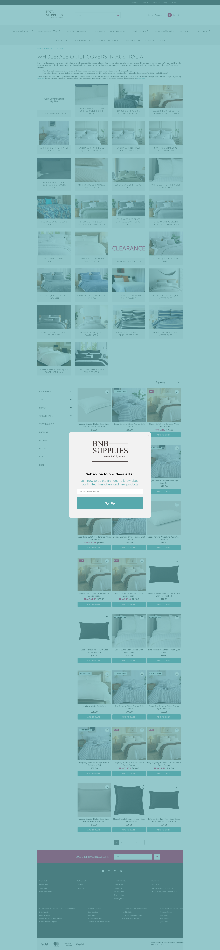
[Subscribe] (157, 857)
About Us (145, 3)
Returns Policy (119, 892)
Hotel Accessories (164, 31)
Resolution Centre (45, 892)
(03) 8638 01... (175, 3)
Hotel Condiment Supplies (48, 922)
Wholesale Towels (166, 912)
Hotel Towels (204, 31)
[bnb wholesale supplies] (54, 15)
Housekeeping (62, 40)
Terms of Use (118, 885)
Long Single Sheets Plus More (138, 40)
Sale (161, 40)
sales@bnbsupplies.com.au (164, 888)
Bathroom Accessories (49, 31)
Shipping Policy (119, 899)
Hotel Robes (164, 915)
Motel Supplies (44, 915)
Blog (165, 3)
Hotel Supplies (44, 912)
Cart (175, 15)
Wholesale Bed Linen (95, 918)
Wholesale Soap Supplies (130, 918)
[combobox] (95, 15)
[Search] (118, 15)
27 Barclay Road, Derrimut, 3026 (165, 892)
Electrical (99, 31)
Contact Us (156, 3)
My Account (156, 15)
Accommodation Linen (172, 908)
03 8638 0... (155, 885)
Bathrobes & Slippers (23, 31)
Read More (141, 79)
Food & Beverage (118, 31)
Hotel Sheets (92, 915)
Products (135, 3)
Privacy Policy (118, 888)
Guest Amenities (140, 31)
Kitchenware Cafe (83, 40)
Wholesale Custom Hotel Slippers (50, 918)
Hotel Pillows (164, 918)
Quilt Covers (164, 922)
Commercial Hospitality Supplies (57, 908)
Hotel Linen (185, 31)
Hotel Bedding (93, 912)
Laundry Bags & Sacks (109, 40)
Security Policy (119, 895)
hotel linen (40, 79)
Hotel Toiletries (127, 912)
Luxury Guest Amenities (134, 908)
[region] (55, 617)
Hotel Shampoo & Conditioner (132, 915)
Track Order (43, 888)
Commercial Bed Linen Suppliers (99, 922)
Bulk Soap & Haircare (77, 31)
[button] (167, 382)
